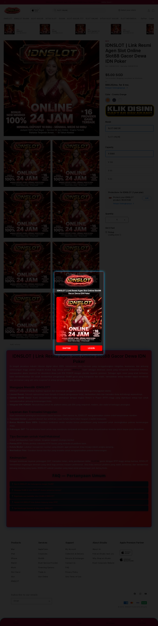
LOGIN (91, 348)
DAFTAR (67, 348)
